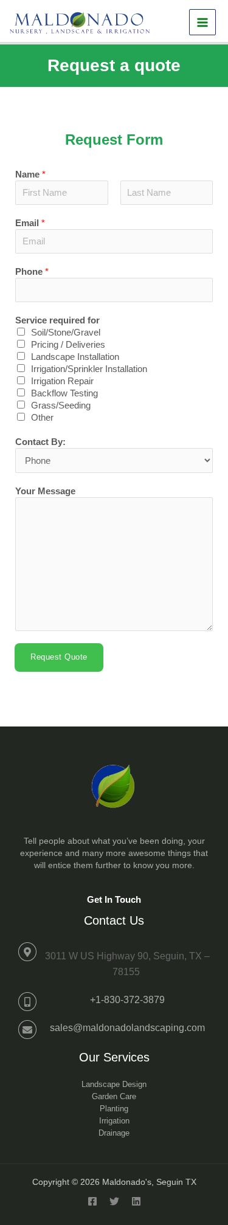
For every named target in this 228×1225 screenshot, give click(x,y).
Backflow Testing (64, 393)
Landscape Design (114, 1084)
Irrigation (114, 1120)
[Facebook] (92, 1201)
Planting (114, 1108)
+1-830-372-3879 (127, 1000)
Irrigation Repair (62, 381)
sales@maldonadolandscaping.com (127, 1028)
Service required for (57, 320)
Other (42, 418)
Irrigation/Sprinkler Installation (89, 369)
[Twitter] (114, 1201)
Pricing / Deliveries (68, 345)
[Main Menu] (202, 22)
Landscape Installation (75, 357)
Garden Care (114, 1096)
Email (30, 223)
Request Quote (59, 656)
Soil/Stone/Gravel (65, 332)
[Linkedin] (136, 1201)
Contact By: (40, 442)
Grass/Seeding (61, 405)
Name (30, 174)
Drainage (114, 1132)
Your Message (45, 491)
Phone (32, 272)
